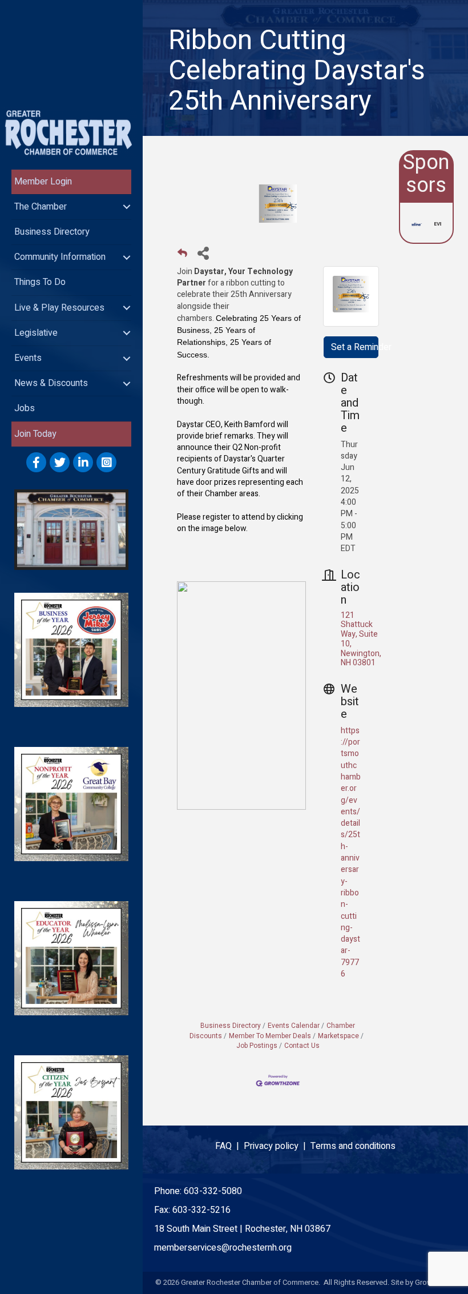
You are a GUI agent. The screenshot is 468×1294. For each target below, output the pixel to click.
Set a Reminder (354, 347)
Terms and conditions (353, 1146)
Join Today (35, 434)
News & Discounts (51, 383)
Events (28, 358)
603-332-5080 (213, 1191)
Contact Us (302, 1046)
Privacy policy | (277, 1146)
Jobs (24, 408)
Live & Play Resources (59, 308)
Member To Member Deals (270, 1036)
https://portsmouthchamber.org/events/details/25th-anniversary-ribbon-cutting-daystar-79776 (351, 852)
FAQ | (229, 1146)
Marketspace (338, 1036)
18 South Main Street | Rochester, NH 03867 (242, 1229)
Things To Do (40, 282)
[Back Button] (182, 256)
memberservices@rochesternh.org (223, 1248)
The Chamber (40, 207)
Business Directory (52, 232)
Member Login (43, 181)
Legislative (36, 333)
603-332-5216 (201, 1210)
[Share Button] (203, 253)
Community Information (60, 257)
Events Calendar (294, 1026)
